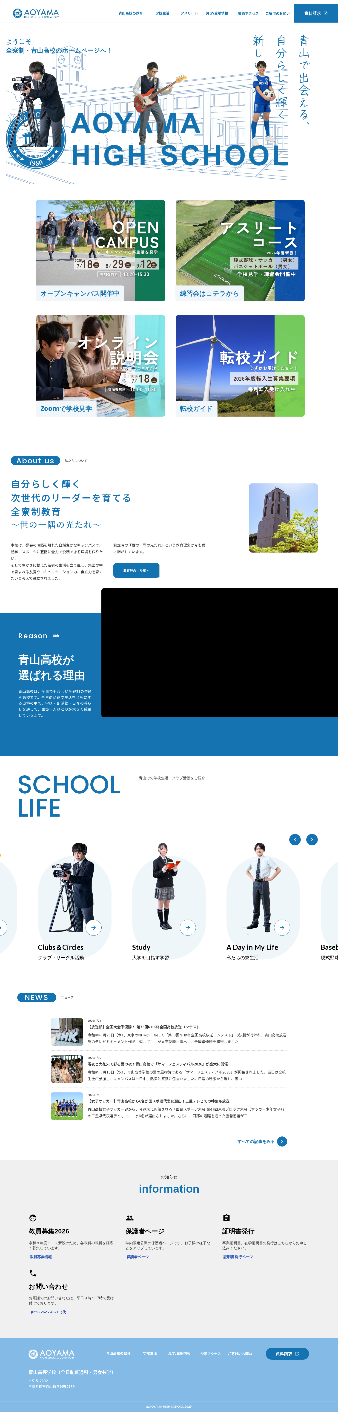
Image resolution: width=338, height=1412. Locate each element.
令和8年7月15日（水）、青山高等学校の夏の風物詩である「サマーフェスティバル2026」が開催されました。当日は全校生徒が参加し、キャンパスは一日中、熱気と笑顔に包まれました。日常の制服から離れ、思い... (187, 1075)
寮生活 (160, 44)
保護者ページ (138, 1257)
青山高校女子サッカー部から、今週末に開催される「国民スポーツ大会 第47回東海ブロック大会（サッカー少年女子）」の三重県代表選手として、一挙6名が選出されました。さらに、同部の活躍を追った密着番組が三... (187, 1112)
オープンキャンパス (221, 25)
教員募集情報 (41, 1257)
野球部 (186, 34)
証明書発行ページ (238, 1257)
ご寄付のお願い (278, 13)
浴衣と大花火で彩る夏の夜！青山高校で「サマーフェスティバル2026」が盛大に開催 (158, 1063)
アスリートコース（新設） (139, 34)
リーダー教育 (116, 1384)
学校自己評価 (129, 53)
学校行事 (162, 25)
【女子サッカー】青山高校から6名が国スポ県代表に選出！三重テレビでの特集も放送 (158, 1100)
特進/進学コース (131, 25)
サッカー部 (189, 25)
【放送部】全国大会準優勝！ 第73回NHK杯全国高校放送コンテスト (144, 1026)
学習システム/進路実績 (124, 1365)
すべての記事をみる (256, 1141)
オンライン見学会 (220, 43)
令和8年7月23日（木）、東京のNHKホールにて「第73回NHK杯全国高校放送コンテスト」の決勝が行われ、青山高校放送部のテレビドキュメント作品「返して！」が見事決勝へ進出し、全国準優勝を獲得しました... (187, 1038)
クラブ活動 (164, 34)
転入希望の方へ (218, 34)
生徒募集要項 (216, 53)
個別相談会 (151, 1393)
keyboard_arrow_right (282, 1141)
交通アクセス (248, 13)
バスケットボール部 (196, 44)
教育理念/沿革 (130, 43)
